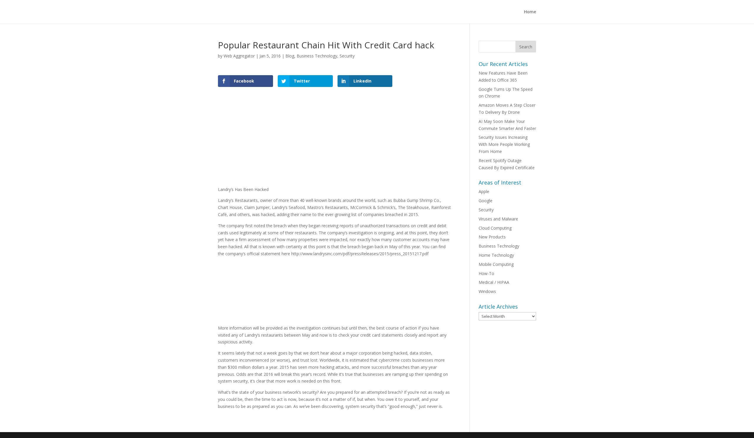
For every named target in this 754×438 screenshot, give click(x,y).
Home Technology (496, 255)
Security (347, 56)
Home (530, 12)
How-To (486, 273)
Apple (484, 191)
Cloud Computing (495, 228)
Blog (289, 56)
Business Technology (317, 56)
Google (485, 200)
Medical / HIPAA (494, 282)
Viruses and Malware (498, 219)
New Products (492, 237)
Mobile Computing (496, 264)
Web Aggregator (239, 56)
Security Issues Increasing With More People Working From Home (504, 144)
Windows (487, 291)
